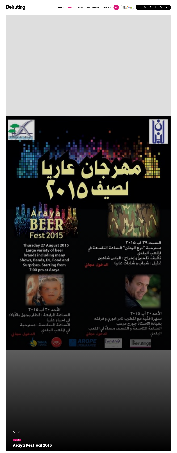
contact (107, 7)
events (71, 7)
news (80, 7)
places (61, 7)
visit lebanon (93, 7)
